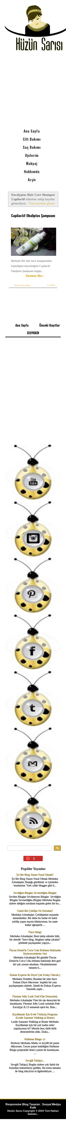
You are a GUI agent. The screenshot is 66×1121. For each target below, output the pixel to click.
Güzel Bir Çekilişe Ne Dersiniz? (35, 910)
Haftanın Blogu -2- (34, 1039)
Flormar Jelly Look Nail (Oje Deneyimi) (34, 996)
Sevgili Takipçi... (34, 1060)
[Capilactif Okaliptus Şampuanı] (34, 255)
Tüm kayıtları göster (42, 203)
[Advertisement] (33, 92)
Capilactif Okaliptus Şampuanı (33, 215)
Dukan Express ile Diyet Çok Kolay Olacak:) (35, 974)
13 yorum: (51, 285)
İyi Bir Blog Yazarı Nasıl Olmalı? (34, 874)
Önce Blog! (34, 931)
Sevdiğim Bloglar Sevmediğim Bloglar (34, 892)
